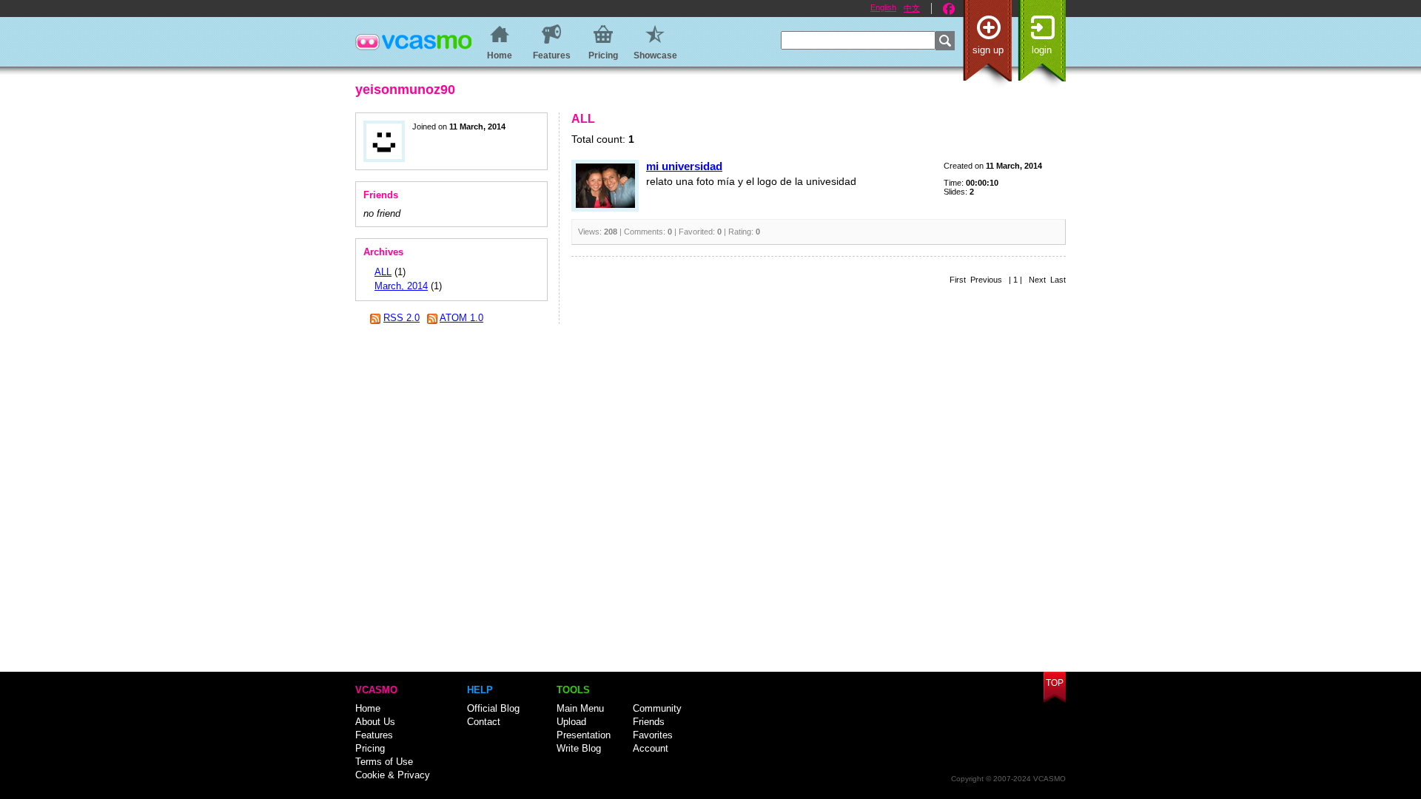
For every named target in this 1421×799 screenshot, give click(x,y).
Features (374, 735)
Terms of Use (384, 761)
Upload (571, 721)
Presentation (584, 735)
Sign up (988, 49)
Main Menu (580, 708)
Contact (483, 721)
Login (1042, 49)
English (883, 7)
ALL (383, 271)
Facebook (949, 9)
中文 (912, 8)
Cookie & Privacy (392, 775)
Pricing (370, 748)
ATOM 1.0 (461, 317)
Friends (649, 721)
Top (1055, 683)
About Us (375, 721)
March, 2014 (401, 285)
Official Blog (493, 708)
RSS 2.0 (401, 317)
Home (367, 708)
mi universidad (684, 166)
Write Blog (579, 748)
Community (657, 708)
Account (650, 748)
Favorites (653, 735)
